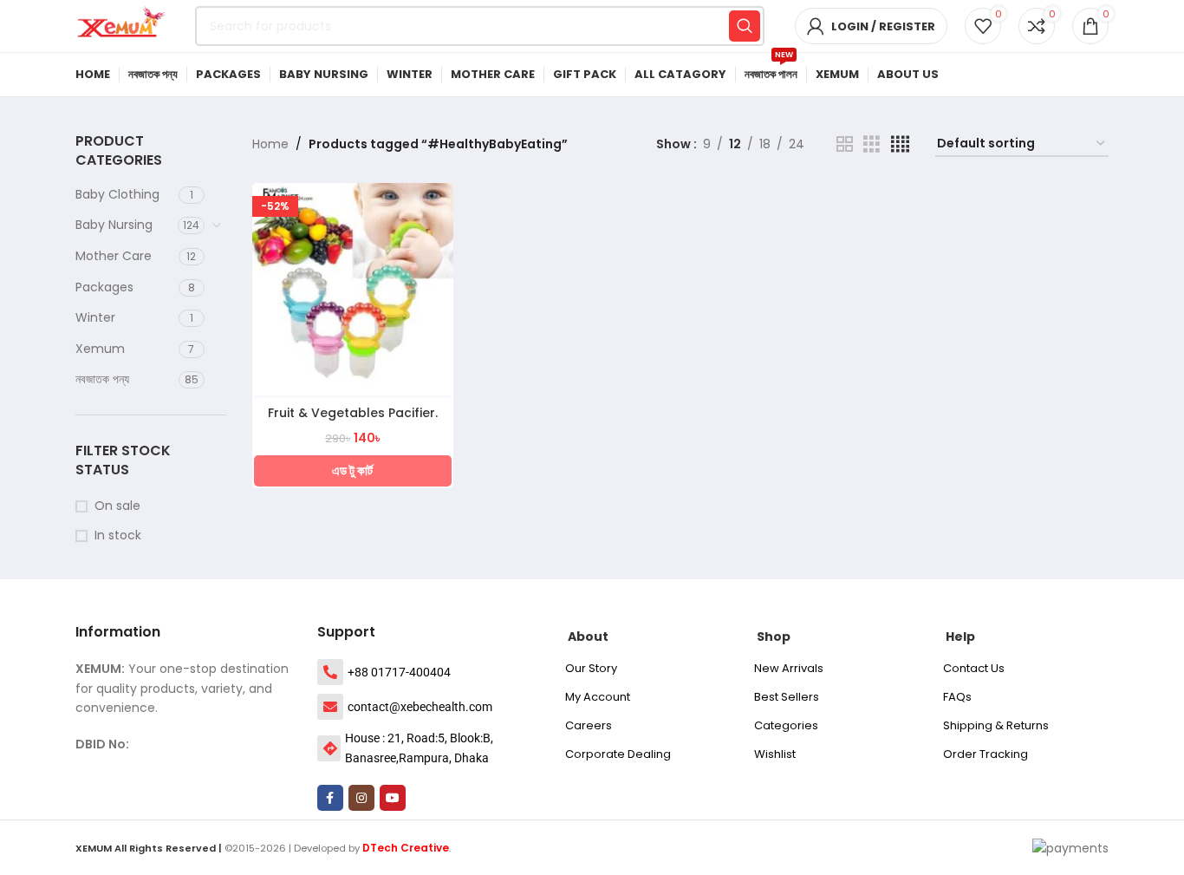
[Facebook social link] (330, 798)
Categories (786, 725)
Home (270, 144)
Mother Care (113, 255)
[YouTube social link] (393, 798)
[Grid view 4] (900, 144)
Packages (104, 287)
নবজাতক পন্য (102, 379)
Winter (95, 317)
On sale (117, 506)
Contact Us (974, 668)
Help (960, 636)
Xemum (100, 348)
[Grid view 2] (844, 144)
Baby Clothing (117, 194)
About (588, 636)
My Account (597, 697)
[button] (353, 470)
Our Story (591, 668)
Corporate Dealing (618, 754)
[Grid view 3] (871, 144)
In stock (117, 535)
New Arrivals (788, 668)
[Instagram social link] (361, 798)
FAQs (957, 697)
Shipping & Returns (996, 725)
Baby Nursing (114, 224)
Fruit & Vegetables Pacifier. (353, 412)
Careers (588, 725)
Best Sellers (786, 697)
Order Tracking (985, 754)
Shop (773, 636)
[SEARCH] (744, 26)
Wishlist (775, 754)
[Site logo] (126, 25)
